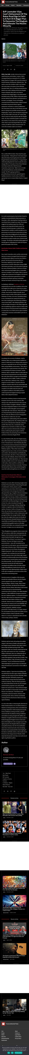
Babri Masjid (5, 775)
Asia (4, 817)
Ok (8, 1052)
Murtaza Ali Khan (8, 755)
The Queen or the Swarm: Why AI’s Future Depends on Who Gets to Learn (14, 956)
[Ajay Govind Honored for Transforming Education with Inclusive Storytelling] (14, 807)
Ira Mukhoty (5, 782)
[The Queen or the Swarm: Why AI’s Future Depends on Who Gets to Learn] (14, 949)
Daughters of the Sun (19, 284)
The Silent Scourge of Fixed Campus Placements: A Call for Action (12, 833)
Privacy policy (18, 1052)
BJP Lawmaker (6, 777)
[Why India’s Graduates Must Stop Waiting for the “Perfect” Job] (14, 1005)
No (12, 1052)
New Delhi (5, 786)
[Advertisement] (14, 199)
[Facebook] (4, 69)
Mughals (10, 782)
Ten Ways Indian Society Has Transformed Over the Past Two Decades (14, 889)
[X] (7, 69)
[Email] (14, 764)
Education (5, 912)
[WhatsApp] (14, 69)
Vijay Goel (10, 786)
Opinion (3, 38)
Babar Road (8, 773)
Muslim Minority (6, 784)
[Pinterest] (11, 69)
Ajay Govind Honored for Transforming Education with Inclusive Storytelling (13, 814)
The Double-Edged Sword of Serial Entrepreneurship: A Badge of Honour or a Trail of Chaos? (14, 909)
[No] (27, 1050)
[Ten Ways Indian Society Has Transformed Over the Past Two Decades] (14, 882)
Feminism (5, 780)
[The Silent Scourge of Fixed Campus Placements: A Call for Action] (14, 826)
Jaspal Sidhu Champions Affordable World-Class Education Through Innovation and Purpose (14, 936)
